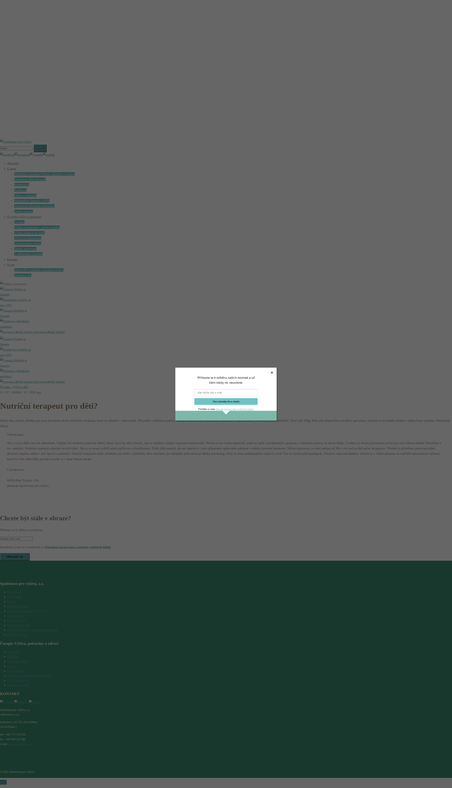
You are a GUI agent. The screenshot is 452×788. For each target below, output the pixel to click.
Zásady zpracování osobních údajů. (235, 409)
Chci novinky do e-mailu (226, 401)
